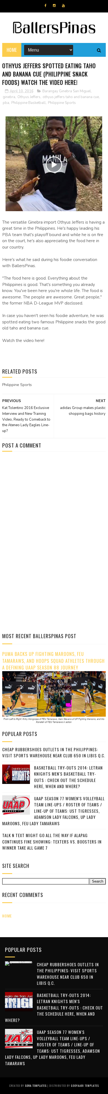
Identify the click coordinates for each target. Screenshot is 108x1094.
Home (12, 50)
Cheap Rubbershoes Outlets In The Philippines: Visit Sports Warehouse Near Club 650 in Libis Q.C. (53, 752)
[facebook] (45, 5)
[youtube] (63, 5)
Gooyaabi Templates (85, 1085)
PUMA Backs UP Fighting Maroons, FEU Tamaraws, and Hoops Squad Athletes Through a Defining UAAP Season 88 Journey (53, 660)
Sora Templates (36, 1085)
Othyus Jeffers (28, 96)
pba (6, 102)
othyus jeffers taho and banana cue (71, 96)
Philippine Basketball (28, 102)
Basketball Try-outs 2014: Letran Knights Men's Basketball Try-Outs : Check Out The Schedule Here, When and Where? (68, 777)
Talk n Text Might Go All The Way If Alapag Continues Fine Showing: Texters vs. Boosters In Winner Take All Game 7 (52, 841)
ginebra (9, 96)
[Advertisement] (48, 503)
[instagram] (54, 5)
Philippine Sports (62, 102)
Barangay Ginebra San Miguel (66, 91)
